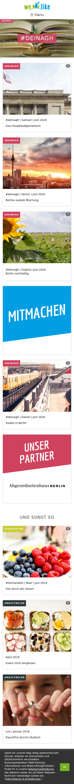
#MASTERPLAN (14, 603)
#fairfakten (13, 529)
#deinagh (11, 66)
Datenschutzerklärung (41, 769)
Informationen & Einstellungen (23, 779)
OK (64, 767)
